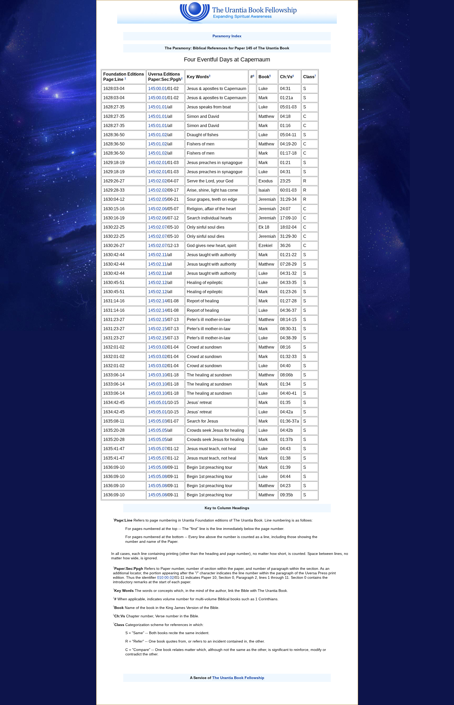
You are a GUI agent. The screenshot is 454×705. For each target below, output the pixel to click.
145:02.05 (157, 199)
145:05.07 (157, 448)
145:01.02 (157, 135)
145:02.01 (157, 162)
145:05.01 (157, 402)
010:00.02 (165, 577)
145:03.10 (157, 375)
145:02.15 (157, 319)
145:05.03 (157, 421)
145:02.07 (157, 227)
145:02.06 (157, 209)
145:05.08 (157, 467)
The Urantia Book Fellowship (238, 678)
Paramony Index (227, 36)
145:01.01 (157, 107)
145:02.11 (157, 254)
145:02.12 (157, 282)
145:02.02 (157, 181)
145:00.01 (157, 88)
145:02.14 (157, 301)
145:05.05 (157, 430)
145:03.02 (157, 347)
